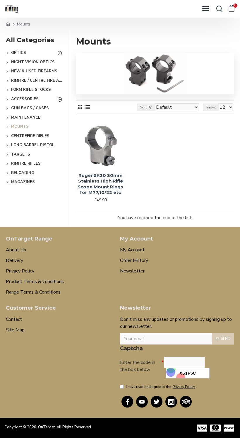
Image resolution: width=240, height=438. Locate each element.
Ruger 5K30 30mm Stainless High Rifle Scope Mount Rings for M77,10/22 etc (100, 184)
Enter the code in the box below (137, 366)
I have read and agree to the (160, 386)
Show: (211, 107)
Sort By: (146, 107)
